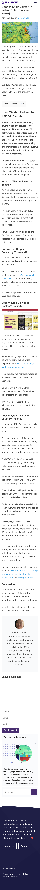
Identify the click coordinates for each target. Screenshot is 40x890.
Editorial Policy (22, 874)
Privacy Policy (8, 874)
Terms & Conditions (10, 877)
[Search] (34, 792)
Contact (25, 846)
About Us (9, 846)
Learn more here (25, 783)
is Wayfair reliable (26, 577)
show (21, 103)
